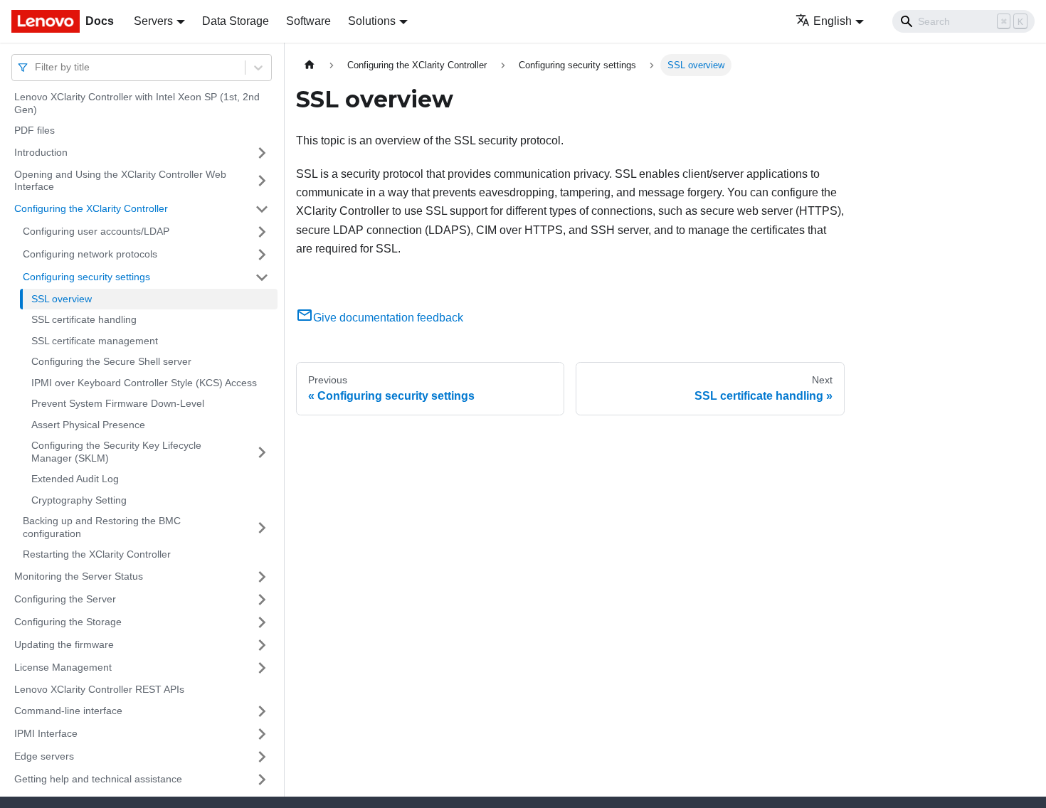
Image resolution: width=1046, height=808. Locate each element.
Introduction (41, 152)
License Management (63, 667)
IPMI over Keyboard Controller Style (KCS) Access (144, 382)
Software (308, 21)
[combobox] (36, 67)
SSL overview (61, 298)
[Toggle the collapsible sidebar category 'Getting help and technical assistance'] (262, 779)
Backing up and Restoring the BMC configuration (102, 527)
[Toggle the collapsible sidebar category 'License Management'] (262, 667)
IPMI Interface (46, 733)
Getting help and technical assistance (98, 779)
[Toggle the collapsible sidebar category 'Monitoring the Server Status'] (262, 576)
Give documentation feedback (388, 318)
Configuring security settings (86, 276)
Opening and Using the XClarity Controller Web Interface (120, 181)
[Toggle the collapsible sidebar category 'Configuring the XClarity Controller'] (262, 209)
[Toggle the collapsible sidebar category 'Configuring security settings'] (262, 277)
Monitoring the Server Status (78, 576)
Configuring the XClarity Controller (91, 208)
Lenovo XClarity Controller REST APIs (99, 689)
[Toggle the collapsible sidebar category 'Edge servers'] (262, 756)
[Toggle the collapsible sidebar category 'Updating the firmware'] (262, 645)
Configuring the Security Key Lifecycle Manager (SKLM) (116, 452)
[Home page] (309, 65)
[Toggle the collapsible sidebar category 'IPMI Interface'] (262, 734)
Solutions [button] (372, 21)
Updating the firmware (64, 644)
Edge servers (44, 756)
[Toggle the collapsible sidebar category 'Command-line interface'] (262, 711)
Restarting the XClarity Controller (97, 554)
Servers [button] (153, 21)
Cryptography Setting (79, 500)
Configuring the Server (65, 599)
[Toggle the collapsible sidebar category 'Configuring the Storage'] (262, 622)
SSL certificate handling (84, 319)
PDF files (34, 130)
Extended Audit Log (75, 478)
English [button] (832, 21)
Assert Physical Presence (88, 424)
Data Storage (235, 21)
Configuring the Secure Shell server (111, 361)
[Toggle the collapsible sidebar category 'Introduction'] (262, 153)
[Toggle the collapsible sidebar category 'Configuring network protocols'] (262, 254)
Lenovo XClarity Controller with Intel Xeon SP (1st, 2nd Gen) (137, 103)
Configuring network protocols (90, 254)
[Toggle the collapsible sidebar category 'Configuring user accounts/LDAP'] (262, 231)
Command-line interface (68, 710)
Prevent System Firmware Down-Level (117, 403)
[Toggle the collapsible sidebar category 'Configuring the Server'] (262, 599)
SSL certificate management (94, 340)
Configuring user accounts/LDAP (96, 231)
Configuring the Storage (68, 621)
